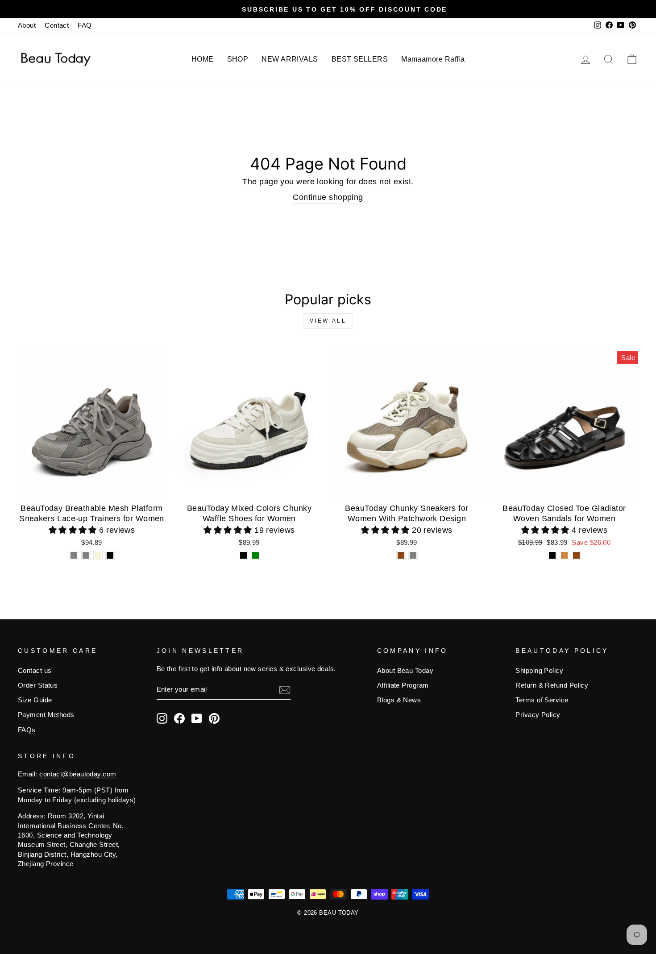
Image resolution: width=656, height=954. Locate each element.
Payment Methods (46, 714)
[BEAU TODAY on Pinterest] (214, 718)
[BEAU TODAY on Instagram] (162, 718)
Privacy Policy (537, 714)
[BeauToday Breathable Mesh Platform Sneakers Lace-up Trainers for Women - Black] (110, 555)
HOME (202, 59)
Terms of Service (541, 700)
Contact (57, 25)
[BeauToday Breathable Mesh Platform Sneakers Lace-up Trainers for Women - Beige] (98, 555)
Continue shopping (328, 197)
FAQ (84, 25)
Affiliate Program (403, 685)
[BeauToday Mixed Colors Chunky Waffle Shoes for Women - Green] (255, 555)
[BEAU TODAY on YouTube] (196, 718)
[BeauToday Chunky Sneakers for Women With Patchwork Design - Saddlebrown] (401, 555)
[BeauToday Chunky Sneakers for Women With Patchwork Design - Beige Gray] (413, 555)
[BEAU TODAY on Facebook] (179, 718)
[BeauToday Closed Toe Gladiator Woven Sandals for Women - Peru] (564, 555)
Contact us (35, 670)
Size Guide (35, 700)
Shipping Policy (539, 670)
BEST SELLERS (360, 59)
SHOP (238, 59)
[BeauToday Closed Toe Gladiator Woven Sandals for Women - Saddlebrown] (576, 555)
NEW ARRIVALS (290, 59)
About (27, 25)
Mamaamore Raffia (433, 59)
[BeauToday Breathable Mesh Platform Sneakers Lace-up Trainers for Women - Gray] (74, 555)
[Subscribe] (285, 689)
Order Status (38, 685)
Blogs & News (399, 700)
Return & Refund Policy (551, 685)
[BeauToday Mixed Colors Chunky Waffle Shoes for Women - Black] (243, 555)
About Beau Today (405, 670)
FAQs (27, 730)
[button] (74, 530)
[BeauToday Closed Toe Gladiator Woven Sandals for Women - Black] (552, 555)
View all (328, 321)
